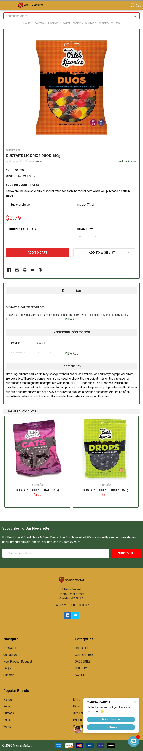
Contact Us (10, 655)
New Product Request (17, 661)
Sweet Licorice (72, 23)
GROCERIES (82, 661)
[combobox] (71, 15)
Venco (7, 726)
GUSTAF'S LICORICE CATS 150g (37, 490)
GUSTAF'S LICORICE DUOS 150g (102, 23)
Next (136, 411)
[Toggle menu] (5, 5)
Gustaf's (8, 713)
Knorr (6, 706)
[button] (133, 741)
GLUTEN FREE (84, 655)
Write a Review (127, 161)
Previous (130, 411)
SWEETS (39, 23)
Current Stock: (23, 229)
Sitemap (8, 675)
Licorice (53, 23)
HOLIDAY (81, 668)
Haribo (7, 699)
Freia (6, 720)
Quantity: (85, 229)
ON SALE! (9, 648)
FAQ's (7, 668)
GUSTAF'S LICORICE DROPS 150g (105, 490)
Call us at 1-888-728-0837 (71, 605)
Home (26, 23)
